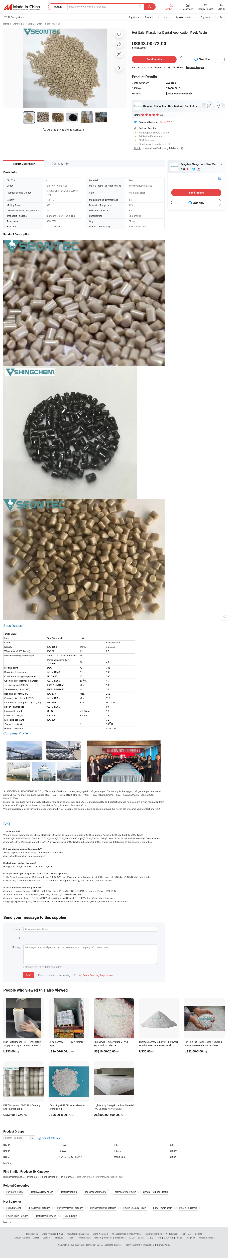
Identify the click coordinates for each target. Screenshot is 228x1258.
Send (28, 975)
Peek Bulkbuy (70, 1215)
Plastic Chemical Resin (134, 1207)
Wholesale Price (118, 1233)
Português (58, 1237)
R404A (6, 1150)
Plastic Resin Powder (17, 1215)
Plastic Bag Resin (188, 1207)
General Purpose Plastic (155, 1191)
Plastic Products (68, 1191)
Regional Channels (153, 1233)
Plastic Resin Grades (45, 1215)
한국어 (141, 1237)
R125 (6, 1156)
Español (46, 1237)
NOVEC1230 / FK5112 (70, 1156)
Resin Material (13, 1207)
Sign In (137, 148)
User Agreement (133, 1244)
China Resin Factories (39, 1207)
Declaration (148, 1244)
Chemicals (17, 23)
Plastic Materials (52, 23)
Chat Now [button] (204, 59)
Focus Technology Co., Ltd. (92, 1244)
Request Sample (195, 67)
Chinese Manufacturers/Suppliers (74, 1233)
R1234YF (174, 1150)
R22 (171, 1144)
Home (6, 23)
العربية (132, 1237)
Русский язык (84, 1237)
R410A (62, 1144)
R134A (6, 1144)
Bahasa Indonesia (206, 1237)
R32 (116, 1144)
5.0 (183, 169)
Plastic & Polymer (34, 23)
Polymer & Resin (14, 1191)
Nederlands (120, 1237)
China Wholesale (100, 1233)
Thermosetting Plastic (124, 1191)
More (6, 1222)
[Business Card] (219, 178)
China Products (49, 1233)
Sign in (221, 8)
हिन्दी (159, 1237)
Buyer (148, 17)
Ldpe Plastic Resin (162, 1207)
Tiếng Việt (190, 1237)
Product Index (171, 1233)
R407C (117, 1150)
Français (70, 1237)
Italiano (97, 1237)
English (36, 1237)
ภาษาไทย (168, 1237)
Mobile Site (186, 1233)
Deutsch (108, 1237)
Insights (198, 1233)
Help (165, 17)
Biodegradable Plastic (95, 1191)
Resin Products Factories (103, 1207)
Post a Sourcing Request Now (96, 975)
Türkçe (179, 1237)
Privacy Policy (163, 1244)
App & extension (184, 17)
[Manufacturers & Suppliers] (21, 6)
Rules (222, 17)
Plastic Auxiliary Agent (41, 1191)
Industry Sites (135, 1233)
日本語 (151, 1237)
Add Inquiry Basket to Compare (65, 129)
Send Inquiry (154, 59)
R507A (62, 1150)
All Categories (15, 17)
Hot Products (32, 1233)
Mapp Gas (119, 1156)
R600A (172, 1156)
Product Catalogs (50, 1138)
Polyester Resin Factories (70, 1207)
